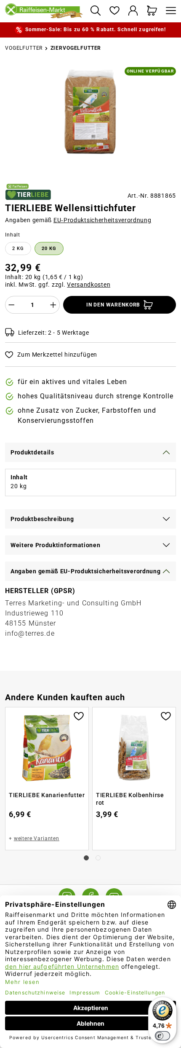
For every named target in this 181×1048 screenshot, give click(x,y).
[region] (90, 122)
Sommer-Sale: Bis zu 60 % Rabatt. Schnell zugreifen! (95, 29)
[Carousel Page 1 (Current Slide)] (86, 857)
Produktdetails (32, 452)
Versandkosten (88, 284)
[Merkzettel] (114, 11)
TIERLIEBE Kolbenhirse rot (130, 799)
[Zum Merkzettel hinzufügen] (78, 715)
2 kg (18, 248)
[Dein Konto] (133, 11)
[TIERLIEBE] (28, 191)
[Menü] (169, 11)
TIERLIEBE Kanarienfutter (47, 795)
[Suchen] (95, 11)
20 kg (49, 248)
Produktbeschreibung (42, 519)
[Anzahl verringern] (11, 305)
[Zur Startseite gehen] (44, 11)
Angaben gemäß (78, 220)
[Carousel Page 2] (98, 857)
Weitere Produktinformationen (56, 545)
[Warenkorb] (152, 11)
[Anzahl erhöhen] (53, 305)
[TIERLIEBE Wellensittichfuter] (90, 111)
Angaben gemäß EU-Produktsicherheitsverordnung (86, 571)
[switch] (162, 1035)
